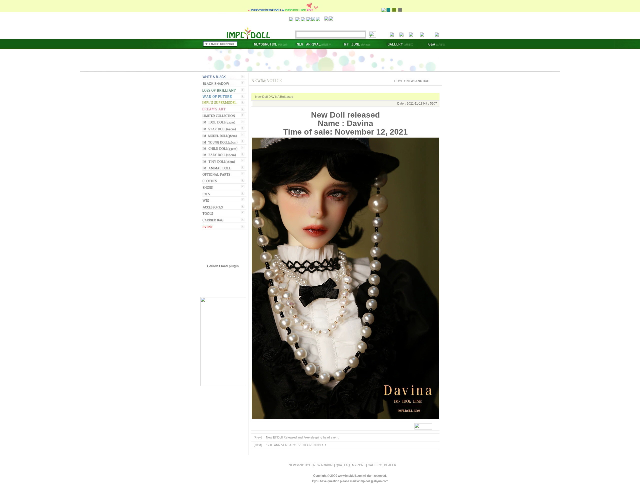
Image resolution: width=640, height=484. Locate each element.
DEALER (390, 465)
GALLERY (375, 465)
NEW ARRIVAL (323, 465)
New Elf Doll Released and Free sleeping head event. (302, 437)
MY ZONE (359, 465)
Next (257, 445)
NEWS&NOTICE (300, 465)
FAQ (347, 465)
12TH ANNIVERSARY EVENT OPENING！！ (296, 445)
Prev (257, 437)
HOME (398, 81)
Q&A (339, 465)
